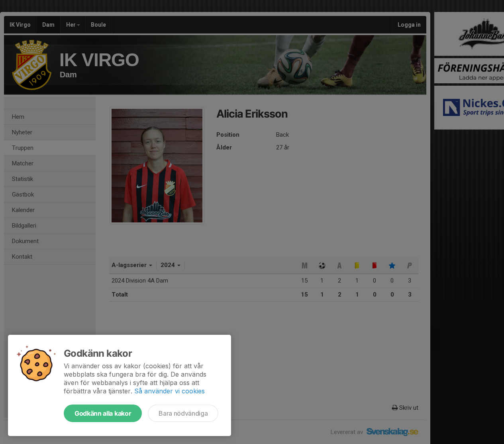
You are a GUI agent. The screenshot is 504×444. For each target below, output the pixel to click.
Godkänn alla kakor (103, 413)
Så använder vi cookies (169, 391)
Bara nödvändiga (183, 413)
